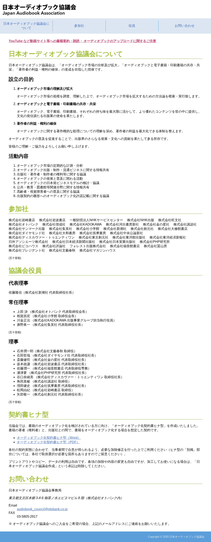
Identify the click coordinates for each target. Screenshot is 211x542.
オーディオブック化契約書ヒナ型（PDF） (48, 442)
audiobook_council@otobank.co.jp (42, 509)
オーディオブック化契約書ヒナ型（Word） (49, 437)
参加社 (79, 25)
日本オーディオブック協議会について (26, 26)
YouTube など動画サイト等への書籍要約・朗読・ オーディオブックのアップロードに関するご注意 (82, 41)
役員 (132, 25)
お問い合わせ (185, 25)
